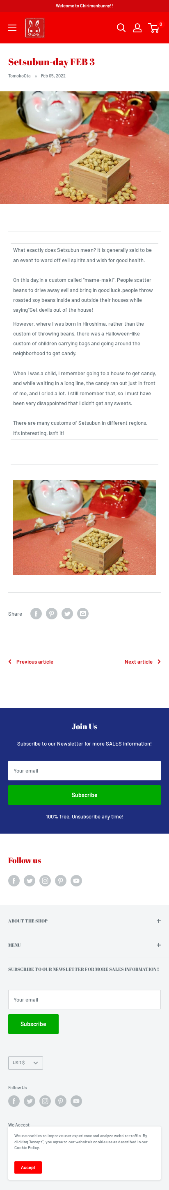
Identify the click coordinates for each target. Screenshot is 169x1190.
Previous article (34, 661)
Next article (139, 661)
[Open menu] (12, 28)
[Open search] (121, 27)
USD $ (19, 1062)
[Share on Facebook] (36, 613)
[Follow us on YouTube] (76, 880)
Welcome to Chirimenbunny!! (84, 5)
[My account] (137, 27)
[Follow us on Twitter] (29, 880)
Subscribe (85, 794)
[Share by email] (83, 613)
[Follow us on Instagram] (45, 880)
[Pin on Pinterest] (51, 613)
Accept (28, 1167)
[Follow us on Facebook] (14, 880)
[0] (154, 28)
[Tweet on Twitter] (67, 613)
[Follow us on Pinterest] (60, 880)
